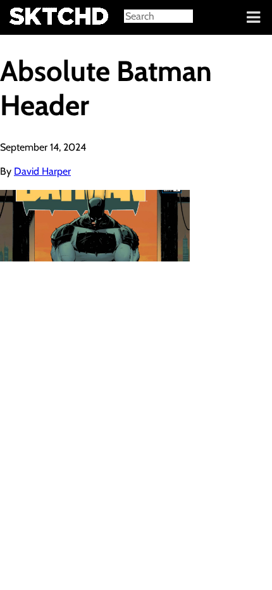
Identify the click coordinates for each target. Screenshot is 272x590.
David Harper (42, 171)
